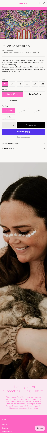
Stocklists (5, 428)
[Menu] (2, 3)
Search (4, 424)
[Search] (7, 3)
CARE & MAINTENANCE (11, 143)
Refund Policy (7, 432)
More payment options (23, 137)
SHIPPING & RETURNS (10, 148)
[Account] (39, 3)
